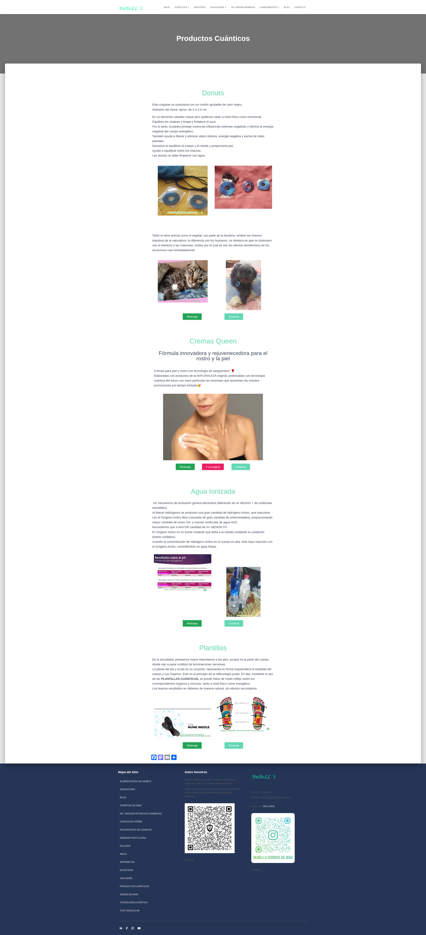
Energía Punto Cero (133, 838)
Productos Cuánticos (134, 886)
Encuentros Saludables (136, 829)
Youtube (139, 928)
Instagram (133, 928)
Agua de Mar (217, 7)
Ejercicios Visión (131, 821)
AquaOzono (127, 789)
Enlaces (125, 846)
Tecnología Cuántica (133, 902)
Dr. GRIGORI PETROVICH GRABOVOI (141, 813)
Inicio (167, 7)
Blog (286, 7)
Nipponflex (127, 862)
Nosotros (199, 7)
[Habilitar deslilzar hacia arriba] (419, 928)
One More (126, 878)
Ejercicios (181, 7)
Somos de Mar (129, 894)
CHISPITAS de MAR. (131, 805)
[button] (188, 7)
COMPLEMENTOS (268, 7)
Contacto (299, 7)
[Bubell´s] (130, 7)
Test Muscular (129, 910)
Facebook (127, 928)
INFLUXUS (269, 806)
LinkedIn (121, 928)
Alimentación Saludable (135, 781)
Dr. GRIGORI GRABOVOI (243, 7)
